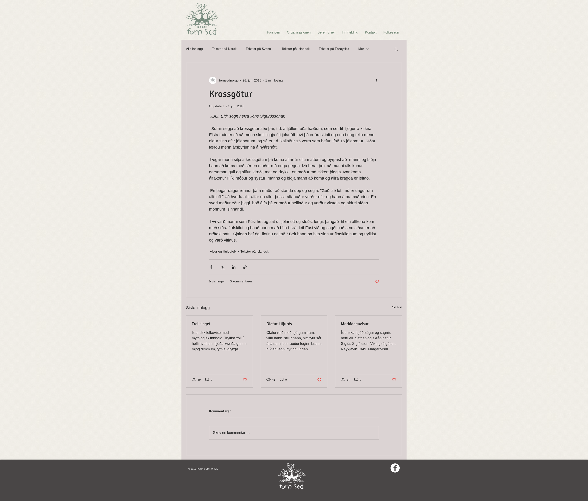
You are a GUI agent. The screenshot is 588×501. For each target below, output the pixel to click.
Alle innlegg (194, 49)
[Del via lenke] (245, 267)
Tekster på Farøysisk (334, 49)
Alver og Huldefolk (223, 251)
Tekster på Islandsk (296, 49)
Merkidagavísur (355, 323)
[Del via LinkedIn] (234, 267)
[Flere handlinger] (376, 80)
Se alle (397, 307)
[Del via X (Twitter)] (222, 267)
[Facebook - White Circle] (395, 468)
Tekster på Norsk (224, 49)
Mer (361, 49)
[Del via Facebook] (211, 267)
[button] (396, 49)
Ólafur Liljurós (279, 323)
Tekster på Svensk (259, 49)
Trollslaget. (202, 323)
